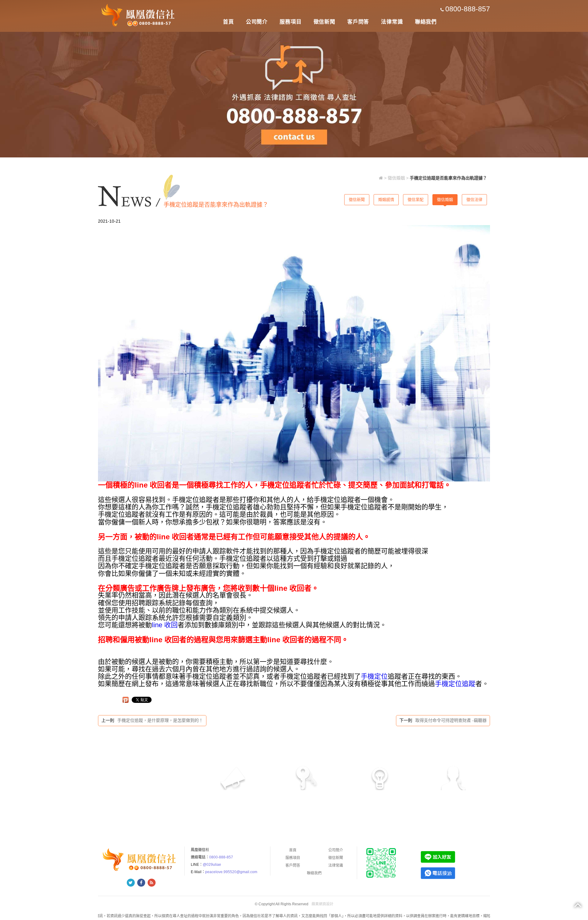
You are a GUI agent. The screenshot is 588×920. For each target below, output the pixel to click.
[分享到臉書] (141, 883)
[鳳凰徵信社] (139, 14)
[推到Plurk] (126, 700)
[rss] (152, 883)
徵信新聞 (324, 22)
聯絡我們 (426, 22)
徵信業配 (416, 199)
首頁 (228, 22)
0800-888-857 (467, 9)
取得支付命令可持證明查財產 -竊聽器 (451, 720)
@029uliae (212, 864)
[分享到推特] (131, 883)
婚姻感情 (386, 199)
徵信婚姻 (396, 177)
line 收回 (165, 625)
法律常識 (392, 22)
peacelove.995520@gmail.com (231, 872)
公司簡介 (257, 22)
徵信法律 (474, 199)
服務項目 (290, 22)
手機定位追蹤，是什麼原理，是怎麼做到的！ (160, 720)
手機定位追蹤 (455, 684)
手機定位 (374, 676)
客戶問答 (358, 22)
